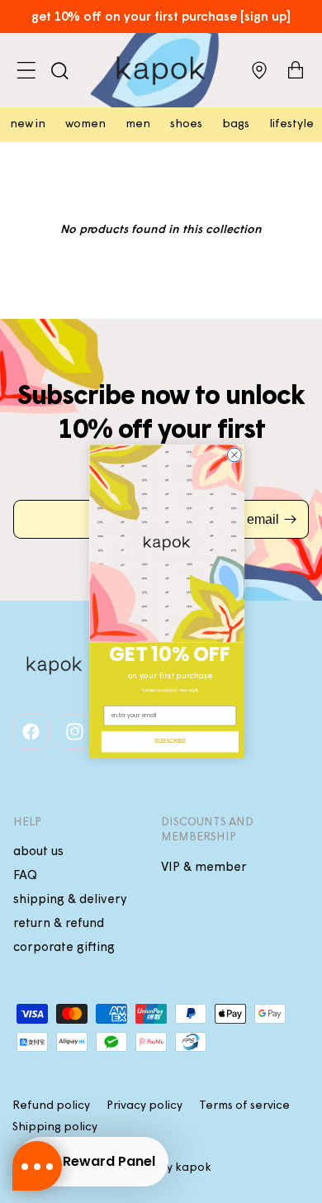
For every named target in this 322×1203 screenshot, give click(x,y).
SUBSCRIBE (170, 741)
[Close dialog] (234, 455)
